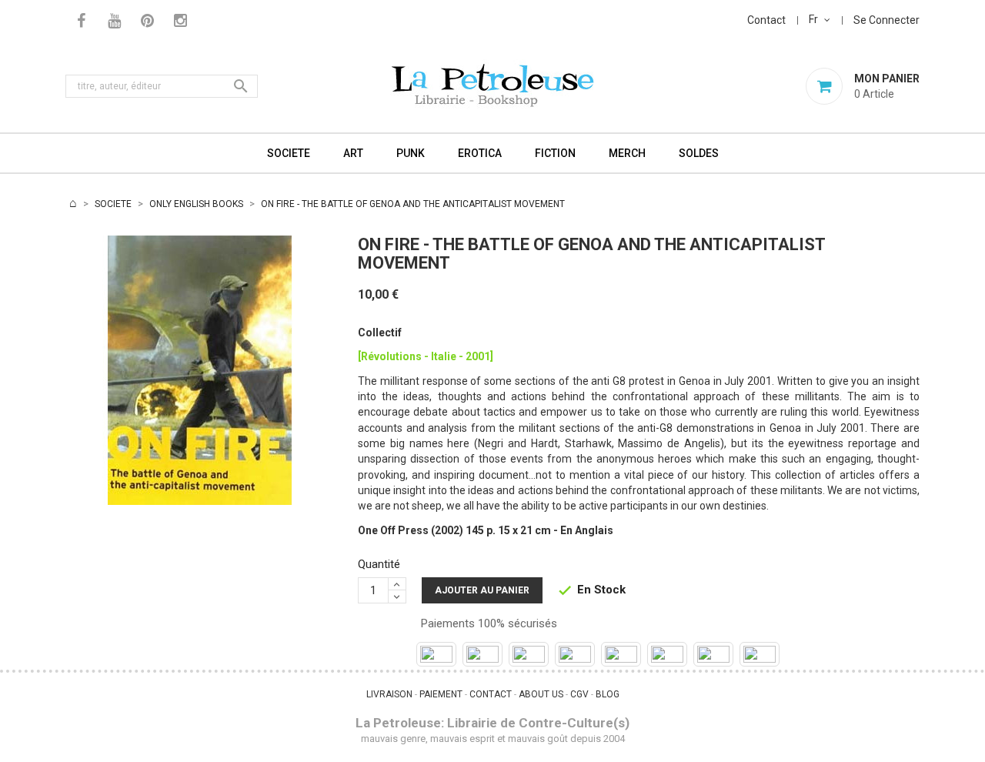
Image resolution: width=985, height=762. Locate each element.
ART (353, 153)
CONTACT (490, 694)
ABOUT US (541, 694)
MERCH (627, 153)
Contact (766, 20)
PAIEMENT (440, 694)
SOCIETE (288, 153)
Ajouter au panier (482, 590)
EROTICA (480, 153)
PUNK (410, 153)
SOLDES (699, 153)
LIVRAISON (389, 694)
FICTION (555, 153)
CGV (579, 694)
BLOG (607, 694)
